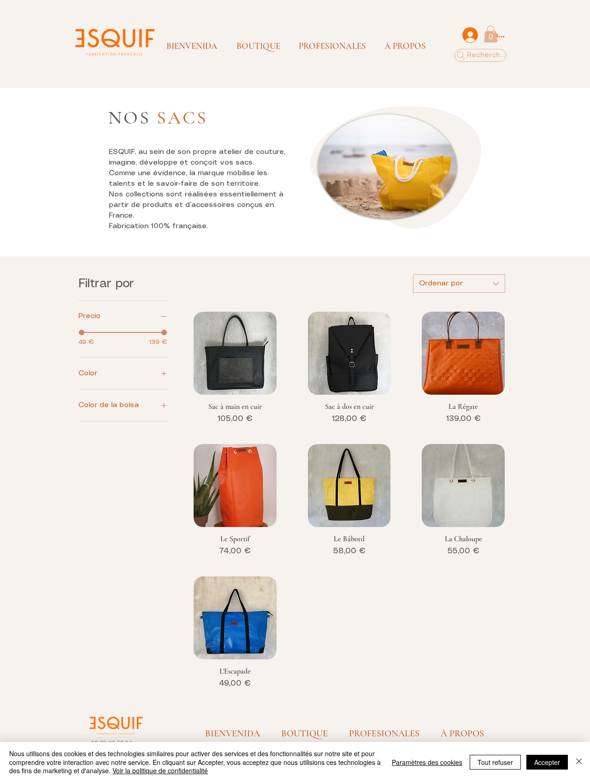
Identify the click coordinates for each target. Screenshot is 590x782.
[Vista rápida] (235, 353)
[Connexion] (470, 35)
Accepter (547, 762)
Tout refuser (495, 762)
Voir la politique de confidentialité (160, 770)
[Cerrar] (578, 762)
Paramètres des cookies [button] (427, 762)
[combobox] (459, 283)
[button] (258, 46)
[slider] (81, 332)
